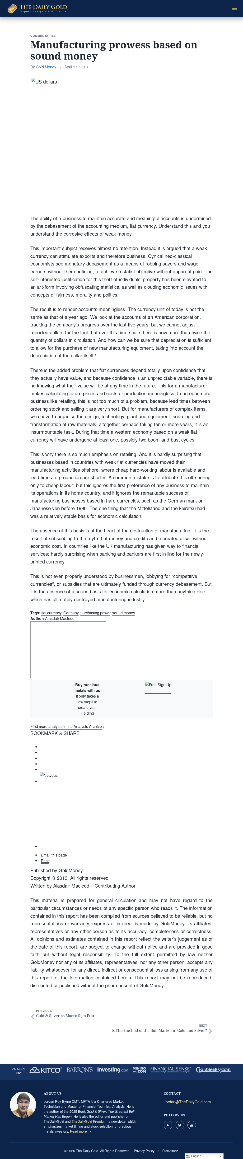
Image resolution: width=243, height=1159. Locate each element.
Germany (71, 612)
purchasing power (95, 612)
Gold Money (46, 67)
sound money (123, 612)
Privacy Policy (144, 1150)
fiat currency (51, 612)
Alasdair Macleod (60, 618)
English (195, 1156)
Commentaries (43, 35)
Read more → (80, 1131)
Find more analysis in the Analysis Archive (66, 726)
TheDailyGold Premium (89, 1121)
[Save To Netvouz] (49, 781)
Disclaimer (170, 1150)
